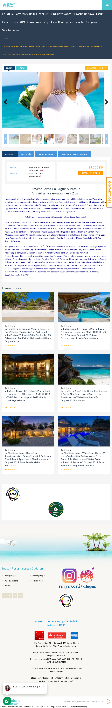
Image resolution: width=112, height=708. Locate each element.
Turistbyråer (38, 581)
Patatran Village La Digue (74, 154)
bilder (9, 68)
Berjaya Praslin (46, 154)
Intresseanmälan (91, 173)
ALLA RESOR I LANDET (96, 68)
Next (105, 102)
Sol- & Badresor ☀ (36, 173)
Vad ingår (26, 154)
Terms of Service (76, 707)
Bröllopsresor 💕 (36, 170)
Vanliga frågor (10, 575)
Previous (6, 102)
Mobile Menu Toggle (107, 5)
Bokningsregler (39, 575)
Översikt (10, 154)
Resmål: (13, 167)
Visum (7, 586)
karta (22, 68)
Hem (5, 38)
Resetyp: (14, 173)
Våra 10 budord (11, 581)
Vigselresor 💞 (35, 176)
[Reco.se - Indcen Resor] (13, 494)
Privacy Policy (61, 707)
